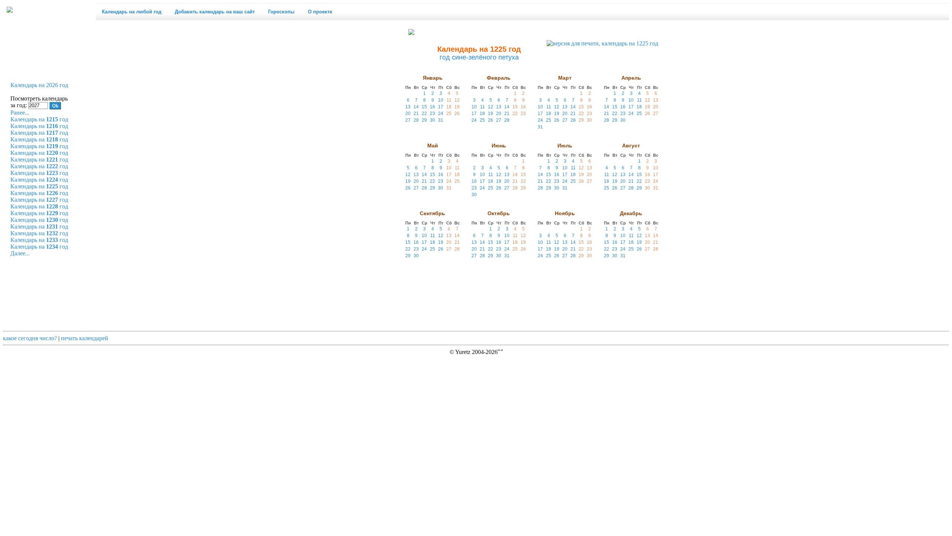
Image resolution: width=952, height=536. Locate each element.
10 (440, 100)
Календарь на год (39, 119)
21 (416, 113)
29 (424, 120)
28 (416, 120)
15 (424, 106)
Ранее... (19, 112)
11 (449, 100)
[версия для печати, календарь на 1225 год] (602, 43)
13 (408, 106)
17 (440, 106)
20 (408, 113)
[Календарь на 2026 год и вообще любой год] (10, 10)
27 (408, 120)
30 (432, 120)
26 (457, 113)
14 (416, 106)
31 (440, 120)
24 (440, 113)
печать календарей (84, 338)
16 (432, 106)
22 (424, 113)
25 (448, 113)
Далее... (20, 253)
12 (457, 100)
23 (432, 113)
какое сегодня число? (30, 338)
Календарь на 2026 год (39, 85)
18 (448, 106)
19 (457, 106)
